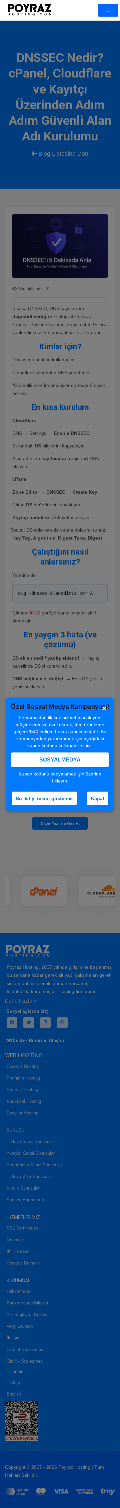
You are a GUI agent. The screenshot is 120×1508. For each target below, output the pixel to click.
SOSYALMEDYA (60, 759)
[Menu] (108, 10)
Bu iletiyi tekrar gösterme (44, 798)
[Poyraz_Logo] (29, 10)
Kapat (97, 798)
